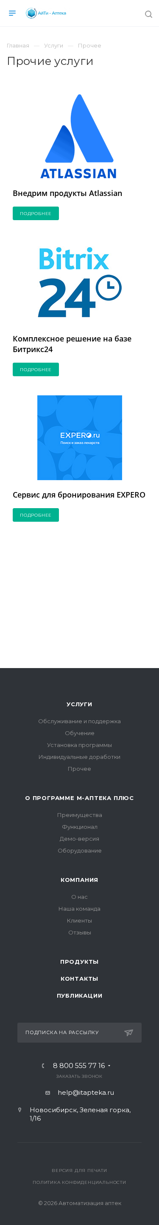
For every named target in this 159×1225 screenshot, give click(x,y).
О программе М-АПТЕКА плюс (79, 797)
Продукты (79, 961)
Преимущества (79, 814)
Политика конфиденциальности (79, 1182)
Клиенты (79, 920)
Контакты (79, 978)
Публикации (80, 995)
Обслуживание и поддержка (79, 721)
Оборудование (80, 850)
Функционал (80, 826)
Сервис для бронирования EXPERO (79, 494)
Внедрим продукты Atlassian (67, 193)
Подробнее (36, 213)
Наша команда (79, 908)
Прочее (79, 768)
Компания (79, 879)
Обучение (80, 733)
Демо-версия (79, 838)
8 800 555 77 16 (79, 1066)
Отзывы (79, 932)
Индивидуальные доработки (79, 756)
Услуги (79, 704)
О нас (79, 896)
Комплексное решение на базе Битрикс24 (72, 343)
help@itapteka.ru (86, 1092)
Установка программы (79, 744)
